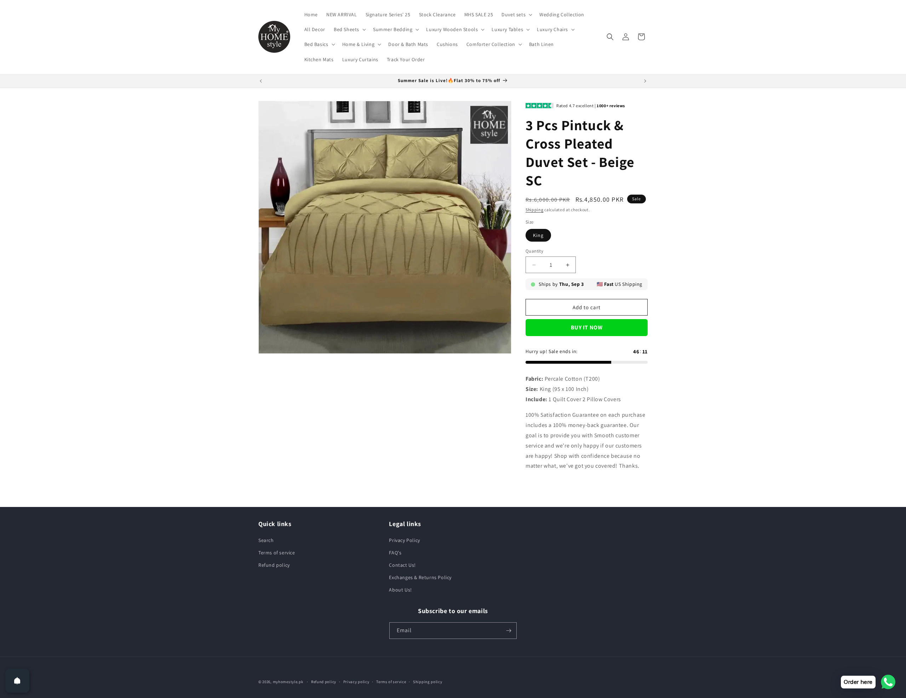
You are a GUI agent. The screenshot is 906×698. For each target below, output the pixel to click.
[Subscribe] (508, 630)
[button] (516, 14)
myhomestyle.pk (288, 681)
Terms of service (276, 552)
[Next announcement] (645, 81)
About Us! (400, 590)
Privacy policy (356, 681)
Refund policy (274, 565)
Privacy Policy (404, 540)
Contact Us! (402, 565)
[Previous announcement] (261, 81)
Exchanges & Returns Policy (420, 577)
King (538, 235)
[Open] (17, 681)
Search (266, 540)
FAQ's (395, 552)
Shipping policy (427, 681)
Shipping (535, 209)
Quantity (534, 251)
